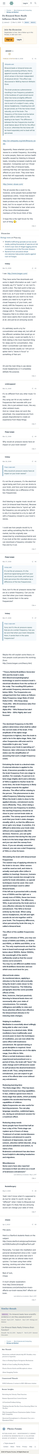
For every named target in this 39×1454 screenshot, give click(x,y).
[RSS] (35, 1446)
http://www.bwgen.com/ (17, 273)
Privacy (24, 1446)
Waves (33, 22)
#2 (35, 268)
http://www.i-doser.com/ (13, 184)
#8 (35, 1191)
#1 (35, 58)
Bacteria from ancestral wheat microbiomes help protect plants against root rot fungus (20, 254)
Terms (18, 1446)
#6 (35, 561)
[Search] (35, 3)
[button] (32, 58)
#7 (35, 618)
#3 (35, 388)
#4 (35, 436)
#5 (35, 461)
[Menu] (4, 3)
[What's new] (31, 3)
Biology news (6, 238)
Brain (27, 22)
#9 (35, 1224)
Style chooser (9, 1443)
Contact (5, 1446)
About (12, 1446)
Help (30, 1446)
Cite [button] (33, 226)
